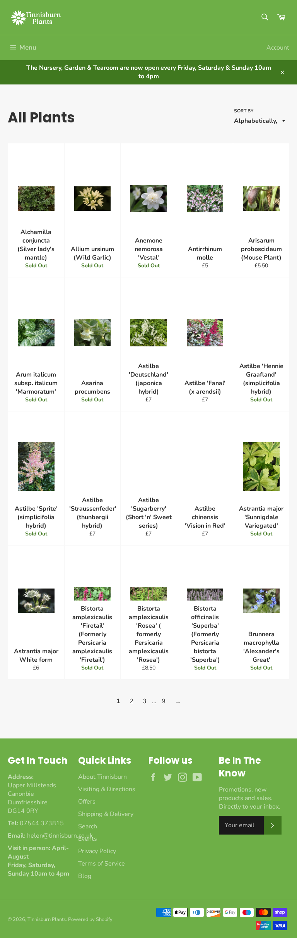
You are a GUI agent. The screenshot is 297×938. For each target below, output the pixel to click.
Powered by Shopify (90, 919)
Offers (87, 801)
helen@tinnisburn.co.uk (60, 835)
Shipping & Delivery (105, 814)
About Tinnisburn (102, 777)
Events (87, 839)
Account (277, 47)
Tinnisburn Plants (46, 919)
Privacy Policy (97, 851)
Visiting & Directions (106, 789)
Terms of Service (101, 863)
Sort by (243, 111)
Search (87, 826)
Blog (84, 876)
